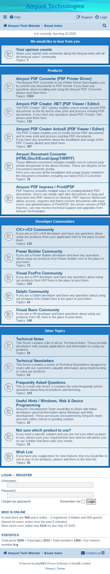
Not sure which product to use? (43, 430)
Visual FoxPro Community (39, 273)
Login (6, 475)
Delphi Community (32, 291)
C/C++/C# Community (35, 230)
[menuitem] (15, 17)
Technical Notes (30, 339)
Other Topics (55, 331)
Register (24, 475)
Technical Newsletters (35, 361)
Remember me (70, 501)
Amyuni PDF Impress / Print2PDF (45, 187)
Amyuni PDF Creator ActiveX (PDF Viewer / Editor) (60, 129)
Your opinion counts (34, 49)
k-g (16, 544)
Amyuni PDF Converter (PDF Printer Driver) (53, 79)
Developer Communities (55, 222)
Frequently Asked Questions (40, 382)
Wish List (24, 452)
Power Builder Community (39, 251)
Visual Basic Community (37, 310)
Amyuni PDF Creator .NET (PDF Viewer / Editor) (57, 104)
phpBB (40, 563)
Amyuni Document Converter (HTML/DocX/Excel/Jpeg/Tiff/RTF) (45, 156)
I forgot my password (15, 501)
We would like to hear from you (55, 42)
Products (55, 71)
